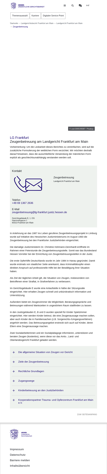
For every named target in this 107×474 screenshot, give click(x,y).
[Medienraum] (80, 5)
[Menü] (64, 5)
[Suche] (72, 5)
